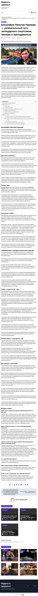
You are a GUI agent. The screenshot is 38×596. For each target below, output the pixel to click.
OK (22, 594)
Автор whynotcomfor (6, 37)
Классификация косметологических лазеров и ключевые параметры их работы (26, 559)
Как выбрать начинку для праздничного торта (26, 572)
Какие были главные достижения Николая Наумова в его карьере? (19, 116)
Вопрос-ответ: (6, 114)
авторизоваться (20, 541)
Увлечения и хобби (9, 107)
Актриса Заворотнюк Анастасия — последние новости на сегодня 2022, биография (8, 533)
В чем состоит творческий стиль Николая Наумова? (16, 124)
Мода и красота (5, 550)
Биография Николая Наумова (9, 103)
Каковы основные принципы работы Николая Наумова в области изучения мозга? (20, 119)
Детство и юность (6, 104)
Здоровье (23, 550)
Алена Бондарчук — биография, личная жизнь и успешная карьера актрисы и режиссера (28, 518)
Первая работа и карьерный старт (12, 111)
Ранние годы (7, 106)
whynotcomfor (23, 499)
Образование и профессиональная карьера (12, 109)
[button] (35, 101)
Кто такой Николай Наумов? (12, 121)
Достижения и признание (10, 113)
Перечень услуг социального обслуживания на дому (7, 573)
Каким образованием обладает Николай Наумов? (16, 122)
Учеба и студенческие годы (10, 110)
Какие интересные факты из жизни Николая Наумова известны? (18, 117)
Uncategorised (5, 510)
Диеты (4, 564)
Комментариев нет (20, 37)
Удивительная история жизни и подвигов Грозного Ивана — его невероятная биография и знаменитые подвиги (9, 518)
